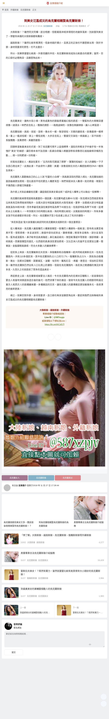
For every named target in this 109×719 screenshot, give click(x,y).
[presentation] (89, 500)
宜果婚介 (22, 485)
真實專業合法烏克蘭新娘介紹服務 (38, 553)
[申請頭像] (102, 625)
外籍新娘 (14, 10)
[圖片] (100, 644)
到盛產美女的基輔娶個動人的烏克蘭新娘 (41, 589)
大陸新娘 (31, 542)
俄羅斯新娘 (32, 578)
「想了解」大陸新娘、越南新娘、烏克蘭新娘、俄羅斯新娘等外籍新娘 (56, 535)
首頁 (7, 10)
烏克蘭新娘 (25, 10)
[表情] (95, 644)
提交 (14, 652)
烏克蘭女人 (15, 478)
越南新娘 (40, 542)
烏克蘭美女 (68, 478)
